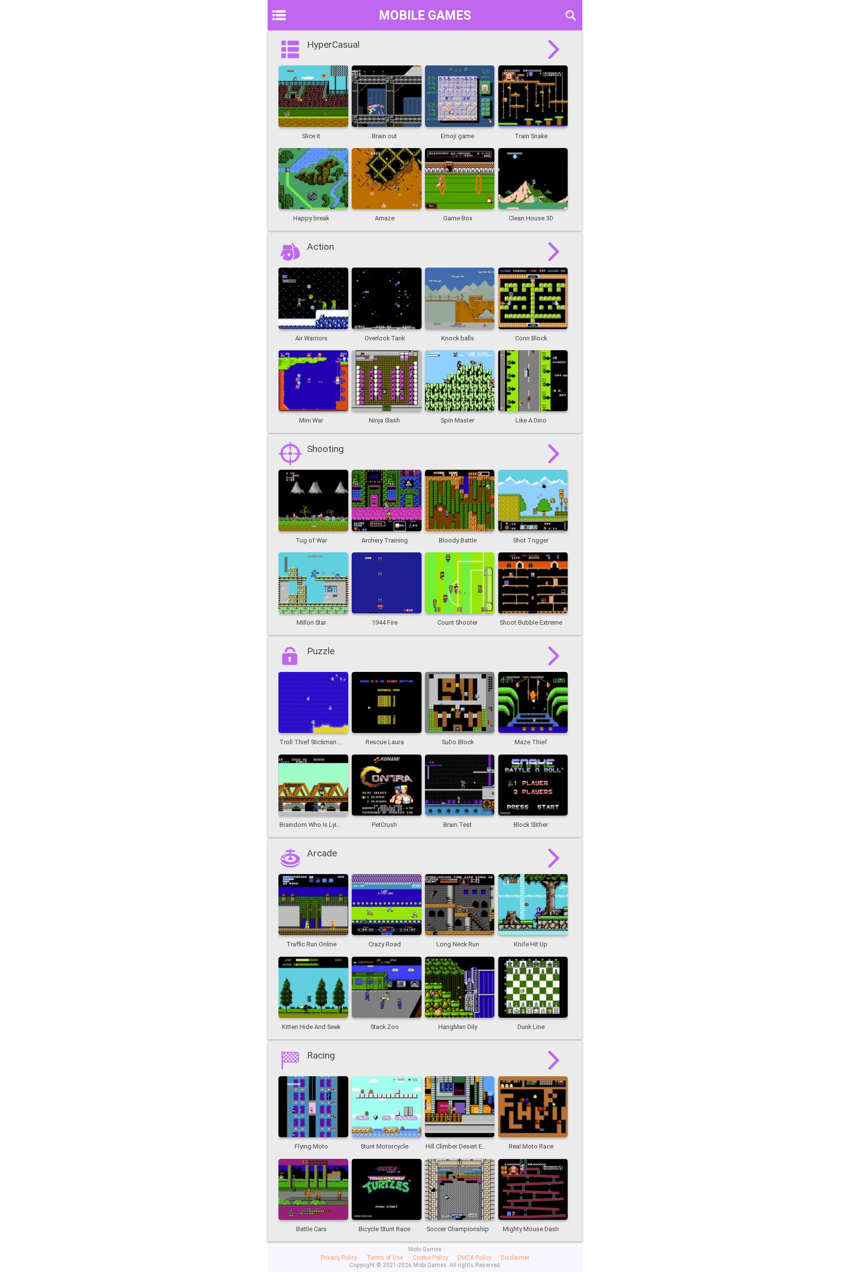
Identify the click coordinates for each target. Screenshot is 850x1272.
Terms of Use (384, 1257)
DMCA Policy (474, 1257)
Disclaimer (515, 1257)
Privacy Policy (339, 1257)
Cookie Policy (430, 1257)
